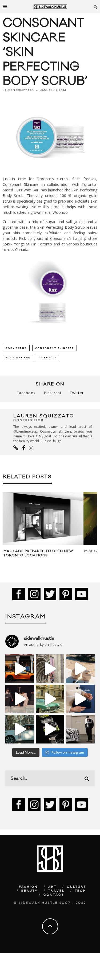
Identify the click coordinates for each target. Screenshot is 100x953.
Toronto (47, 357)
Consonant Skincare (20, 184)
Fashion (28, 887)
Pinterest (53, 392)
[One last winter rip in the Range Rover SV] (19, 729)
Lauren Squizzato (18, 90)
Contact (53, 895)
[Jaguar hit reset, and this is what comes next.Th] (80, 729)
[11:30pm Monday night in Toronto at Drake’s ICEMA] (19, 699)
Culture (76, 887)
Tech (80, 891)
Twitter (77, 392)
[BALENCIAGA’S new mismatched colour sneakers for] (50, 729)
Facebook (26, 392)
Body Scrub (16, 348)
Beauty (29, 891)
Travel (56, 891)
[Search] (95, 6)
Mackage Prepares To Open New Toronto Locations (38, 553)
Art (52, 887)
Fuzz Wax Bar (26, 189)
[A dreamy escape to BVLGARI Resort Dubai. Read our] (80, 668)
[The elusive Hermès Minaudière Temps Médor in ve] (80, 699)
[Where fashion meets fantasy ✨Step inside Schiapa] (50, 668)
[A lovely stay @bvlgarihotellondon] (19, 668)
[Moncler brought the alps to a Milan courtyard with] (50, 699)
